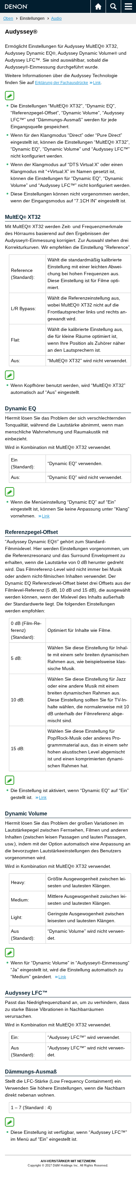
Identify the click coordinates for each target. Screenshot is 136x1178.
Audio (56, 18)
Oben (8, 18)
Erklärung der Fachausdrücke (68, 82)
